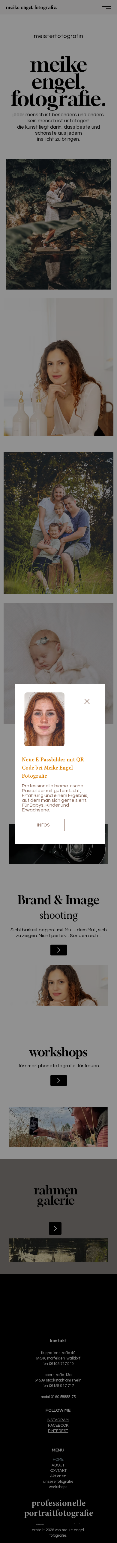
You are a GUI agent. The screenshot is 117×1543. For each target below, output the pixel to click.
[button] (87, 702)
